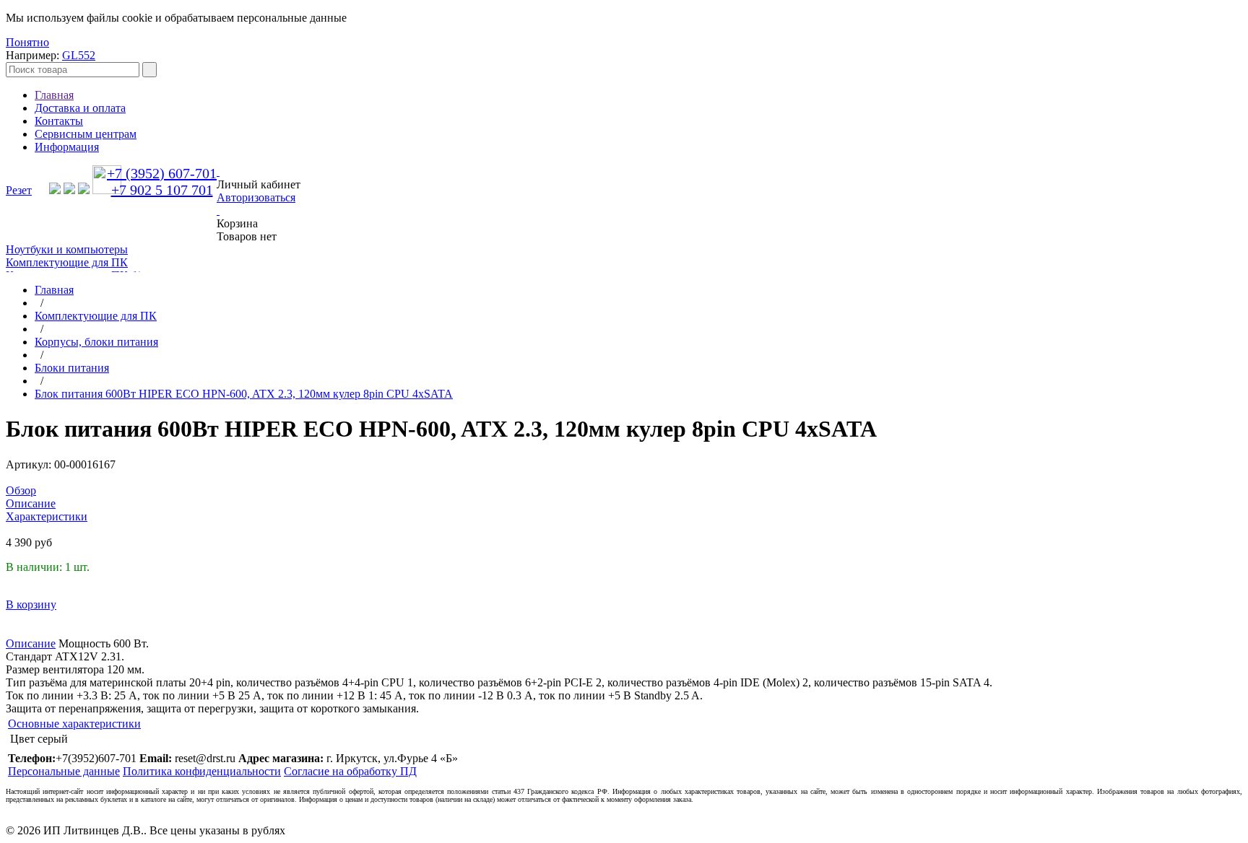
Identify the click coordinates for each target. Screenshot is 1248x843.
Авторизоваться (256, 197)
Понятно (27, 42)
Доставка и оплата (80, 108)
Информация (67, 147)
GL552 (78, 55)
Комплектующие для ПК (67, 262)
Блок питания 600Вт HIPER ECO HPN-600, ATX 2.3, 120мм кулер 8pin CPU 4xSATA (244, 394)
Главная (54, 95)
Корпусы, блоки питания (96, 342)
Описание (31, 643)
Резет (19, 190)
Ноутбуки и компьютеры (67, 249)
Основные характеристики (74, 723)
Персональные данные (64, 771)
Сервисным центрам (85, 134)
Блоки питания (72, 368)
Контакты (59, 121)
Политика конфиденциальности (202, 771)
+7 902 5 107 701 (162, 190)
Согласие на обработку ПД (350, 771)
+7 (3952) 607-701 (162, 173)
